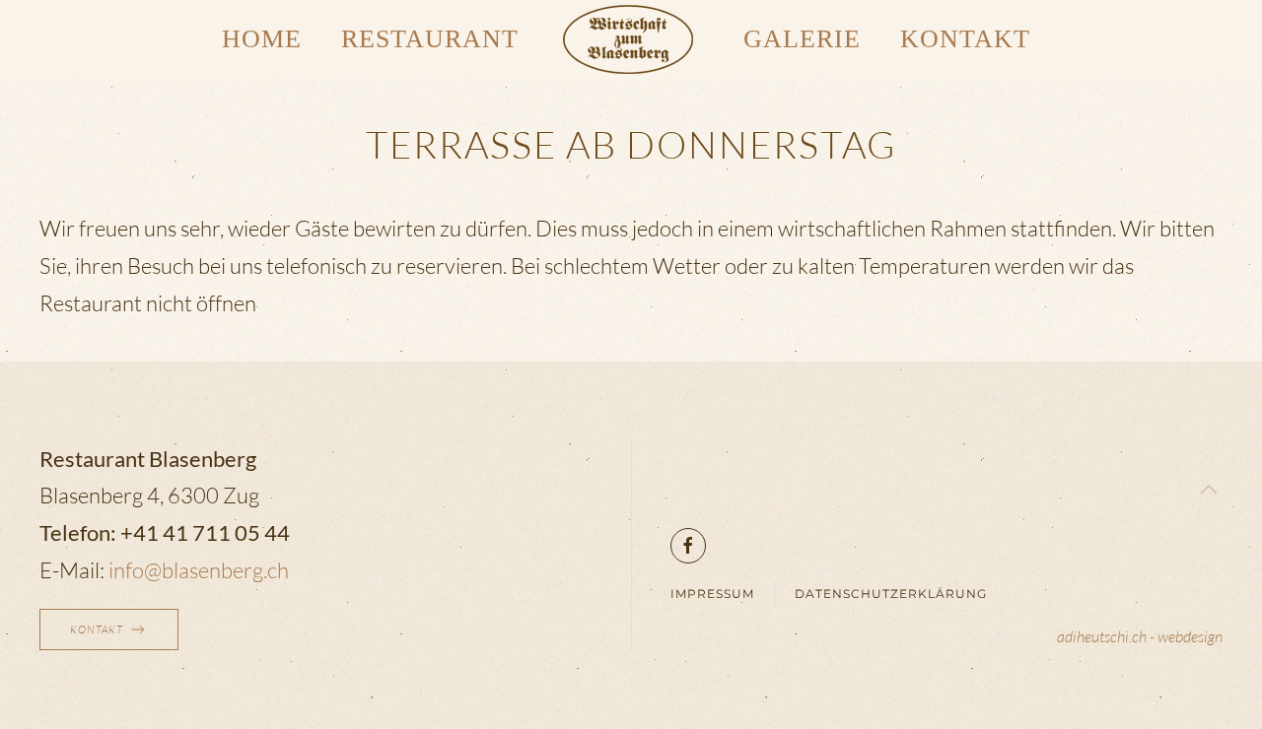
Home (262, 39)
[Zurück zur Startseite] (631, 39)
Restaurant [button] (430, 39)
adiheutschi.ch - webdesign (1140, 636)
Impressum (712, 593)
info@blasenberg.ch (198, 570)
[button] (1209, 489)
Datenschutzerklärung (891, 593)
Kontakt (965, 39)
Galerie (802, 39)
